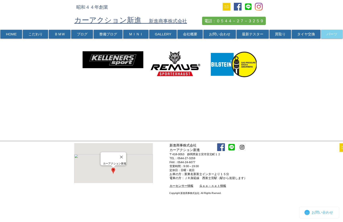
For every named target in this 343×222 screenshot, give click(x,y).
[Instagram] (259, 7)
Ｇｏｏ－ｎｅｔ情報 (212, 185)
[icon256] (248, 7)
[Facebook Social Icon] (238, 7)
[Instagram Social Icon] (242, 147)
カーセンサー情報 (181, 185)
